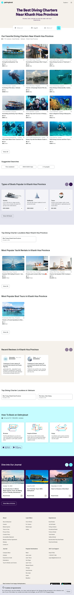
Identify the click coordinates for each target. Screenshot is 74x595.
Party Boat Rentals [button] (53, 542)
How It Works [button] (29, 521)
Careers (5, 524)
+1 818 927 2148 (52, 555)
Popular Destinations (32, 548)
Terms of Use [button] (42, 590)
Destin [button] (27, 575)
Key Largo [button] (28, 573)
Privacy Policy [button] (50, 592)
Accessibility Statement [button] (8, 537)
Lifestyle (5, 555)
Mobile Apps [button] (29, 526)
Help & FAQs (52, 552)
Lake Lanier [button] (28, 555)
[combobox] (21, 28)
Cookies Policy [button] (6, 534)
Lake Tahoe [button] (29, 557)
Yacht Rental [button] (52, 534)
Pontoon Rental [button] (52, 532)
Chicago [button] (28, 567)
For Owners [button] (28, 524)
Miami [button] (27, 552)
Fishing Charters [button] (52, 526)
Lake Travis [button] (28, 562)
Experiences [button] (52, 518)
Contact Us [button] (5, 544)
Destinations (6, 560)
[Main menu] (71, 2)
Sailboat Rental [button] (52, 537)
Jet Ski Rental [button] (52, 524)
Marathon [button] (28, 578)
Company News (6, 552)
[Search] (59, 28)
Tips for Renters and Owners (10, 562)
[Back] (67, 184)
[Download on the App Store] (6, 447)
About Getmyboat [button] (7, 521)
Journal (5, 548)
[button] (15, 39)
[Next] (71, 184)
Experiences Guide (7, 557)
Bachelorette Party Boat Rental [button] (56, 539)
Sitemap (5, 542)
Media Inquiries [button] (6, 526)
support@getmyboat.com (55, 557)
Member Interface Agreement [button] (10, 539)
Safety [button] (27, 529)
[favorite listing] (23, 60)
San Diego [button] (28, 560)
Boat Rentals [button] (52, 521)
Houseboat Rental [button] (53, 529)
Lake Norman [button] (29, 570)
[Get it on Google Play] (17, 447)
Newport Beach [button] (29, 565)
